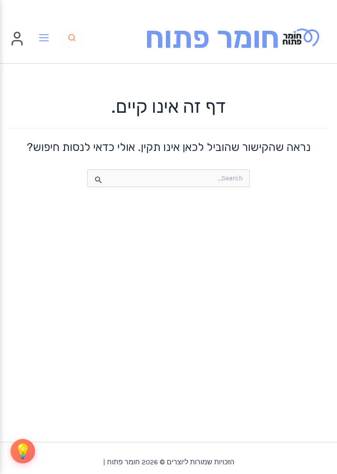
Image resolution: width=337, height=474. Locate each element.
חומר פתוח (212, 37)
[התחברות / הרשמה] (17, 44)
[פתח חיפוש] (72, 37)
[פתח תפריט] (44, 37)
